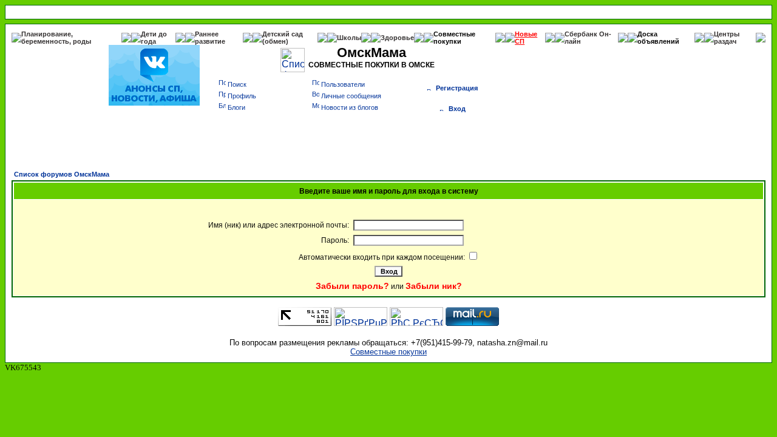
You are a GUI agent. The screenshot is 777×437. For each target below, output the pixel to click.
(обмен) (275, 41)
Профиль (242, 96)
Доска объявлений (658, 37)
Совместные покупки (454, 37)
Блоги (236, 107)
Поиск (237, 84)
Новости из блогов (349, 107)
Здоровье (397, 37)
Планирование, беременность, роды (56, 37)
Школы (349, 37)
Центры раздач (726, 37)
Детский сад (282, 34)
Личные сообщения (351, 96)
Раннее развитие (210, 37)
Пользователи (343, 84)
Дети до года (154, 37)
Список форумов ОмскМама (61, 174)
